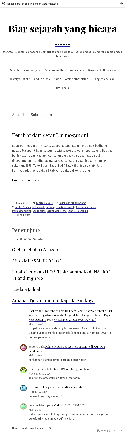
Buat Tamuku (62, 88)
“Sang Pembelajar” (104, 79)
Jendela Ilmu (76, 70)
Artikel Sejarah (23, 207)
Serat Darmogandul (78, 211)
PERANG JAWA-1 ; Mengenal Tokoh (70, 369)
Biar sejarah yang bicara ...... (62, 34)
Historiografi (38, 207)
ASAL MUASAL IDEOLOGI (38, 261)
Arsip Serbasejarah (76, 79)
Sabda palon (39, 211)
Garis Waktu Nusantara (102, 70)
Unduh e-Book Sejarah (47, 79)
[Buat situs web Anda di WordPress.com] (62, 3)
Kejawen (50, 207)
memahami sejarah (21, 211)
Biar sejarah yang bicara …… (30, 428)
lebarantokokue (38, 387)
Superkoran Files (55, 70)
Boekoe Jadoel (26, 289)
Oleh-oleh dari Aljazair (35, 249)
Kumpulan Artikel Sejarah (72, 203)
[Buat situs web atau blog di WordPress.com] (50, 428)
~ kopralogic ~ (32, 70)
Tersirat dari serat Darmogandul (50, 134)
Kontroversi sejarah (86, 207)
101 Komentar (22, 215)
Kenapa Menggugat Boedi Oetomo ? (75, 319)
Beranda (14, 70)
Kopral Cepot (22, 203)
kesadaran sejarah (65, 207)
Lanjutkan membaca (26, 180)
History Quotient (20, 79)
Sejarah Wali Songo (57, 211)
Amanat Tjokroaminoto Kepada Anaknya (53, 300)
